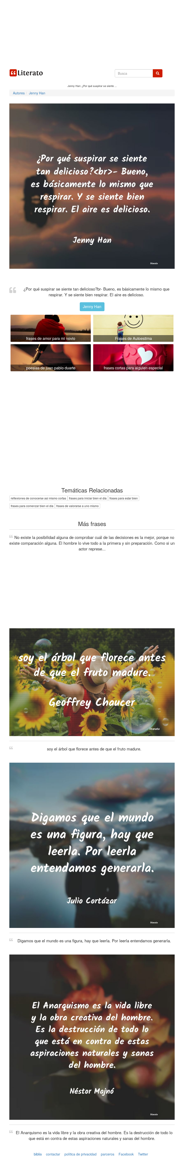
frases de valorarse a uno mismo (77, 506)
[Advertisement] (92, 33)
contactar (53, 1154)
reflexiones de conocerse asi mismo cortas (38, 498)
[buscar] (157, 73)
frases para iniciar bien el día (88, 498)
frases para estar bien (123, 498)
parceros (107, 1154)
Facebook (126, 1154)
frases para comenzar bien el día (32, 506)
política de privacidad (80, 1154)
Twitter (143, 1154)
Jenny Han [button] (92, 306)
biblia (38, 1153)
